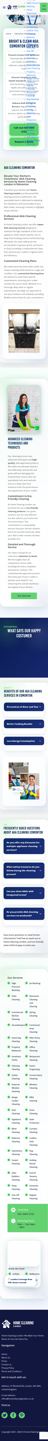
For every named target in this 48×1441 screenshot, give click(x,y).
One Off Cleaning (16, 1197)
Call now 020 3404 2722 (24, 129)
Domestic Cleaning (33, 1187)
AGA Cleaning (33, 137)
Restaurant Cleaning (34, 1058)
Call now (44, 7)
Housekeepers (33, 16)
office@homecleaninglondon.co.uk (17, 1398)
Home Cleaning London (35, 1432)
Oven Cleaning (33, 64)
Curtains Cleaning (33, 1130)
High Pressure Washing (16, 987)
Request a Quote (24, 141)
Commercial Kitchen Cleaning (17, 1016)
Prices (4, 1361)
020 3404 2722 (26, 1214)
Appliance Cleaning (16, 1121)
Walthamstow (34, 1274)
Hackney (33, 1280)
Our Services (24, 595)
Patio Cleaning (33, 68)
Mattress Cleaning (16, 1140)
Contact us (6, 1364)
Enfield (16, 1274)
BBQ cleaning (33, 1099)
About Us (5, 1357)
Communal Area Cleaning (34, 1028)
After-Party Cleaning (34, 1039)
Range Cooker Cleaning (16, 1100)
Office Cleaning (33, 1049)
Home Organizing (34, 1067)
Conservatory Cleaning (34, 1077)
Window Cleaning (33, 1086)
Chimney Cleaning (16, 1067)
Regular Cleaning (33, 1197)
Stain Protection (34, 1121)
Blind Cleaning (16, 1130)
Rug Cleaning (33, 99)
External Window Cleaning (16, 1088)
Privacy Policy (7, 1368)
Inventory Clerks (16, 1058)
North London (16, 1282)
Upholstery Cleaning (17, 1152)
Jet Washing (32, 27)
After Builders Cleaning (16, 1176)
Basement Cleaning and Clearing (34, 1001)
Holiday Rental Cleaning (33, 1163)
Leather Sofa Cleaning (33, 1141)
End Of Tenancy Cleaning (33, 1176)
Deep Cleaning (16, 1187)
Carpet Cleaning (16, 1162)
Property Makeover (16, 1049)
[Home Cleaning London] (17, 7)
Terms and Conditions (11, 1371)
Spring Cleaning (33, 1014)
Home (4, 1354)
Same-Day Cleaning (16, 1039)
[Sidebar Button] (4, 7)
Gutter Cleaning (16, 1077)
